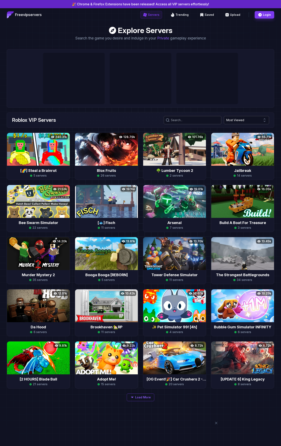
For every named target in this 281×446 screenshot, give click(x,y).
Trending (182, 14)
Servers (153, 14)
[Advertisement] (74, 78)
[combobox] (246, 120)
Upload (235, 14)
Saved (209, 14)
